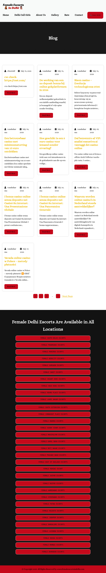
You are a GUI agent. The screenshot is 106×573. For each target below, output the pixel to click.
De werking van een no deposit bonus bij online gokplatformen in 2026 (53, 85)
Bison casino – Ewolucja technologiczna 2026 (87, 83)
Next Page (67, 296)
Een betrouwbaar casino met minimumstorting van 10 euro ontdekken (15, 145)
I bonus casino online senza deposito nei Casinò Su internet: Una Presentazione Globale (17, 203)
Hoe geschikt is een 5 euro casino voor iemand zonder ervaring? (52, 143)
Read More (11, 93)
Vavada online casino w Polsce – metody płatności (17, 261)
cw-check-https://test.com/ (15, 78)
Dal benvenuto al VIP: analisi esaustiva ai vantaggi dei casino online (87, 143)
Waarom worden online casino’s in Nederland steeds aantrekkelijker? (85, 201)
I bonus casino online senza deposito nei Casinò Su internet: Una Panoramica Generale (52, 203)
